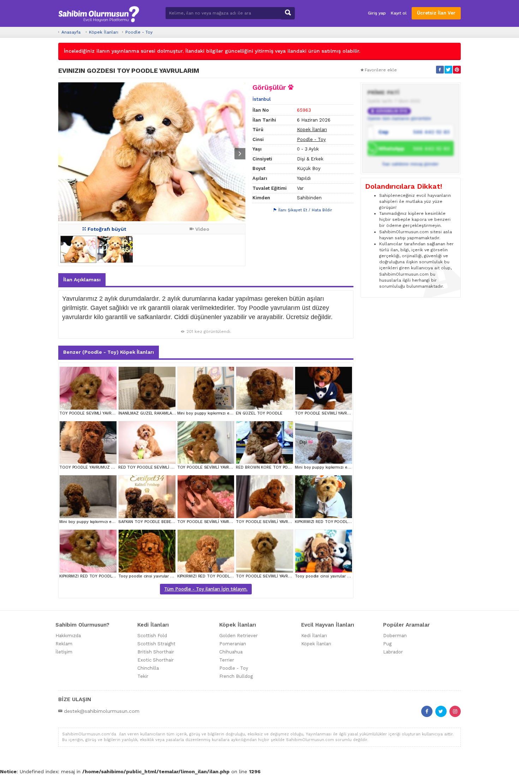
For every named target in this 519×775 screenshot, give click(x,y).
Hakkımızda (68, 635)
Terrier (226, 660)
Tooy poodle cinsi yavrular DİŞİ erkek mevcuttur (164, 576)
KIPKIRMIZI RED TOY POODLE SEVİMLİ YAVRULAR (341, 521)
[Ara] (288, 13)
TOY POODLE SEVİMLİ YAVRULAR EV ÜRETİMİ (101, 413)
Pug (387, 643)
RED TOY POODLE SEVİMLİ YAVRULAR (153, 467)
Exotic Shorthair (155, 660)
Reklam (63, 643)
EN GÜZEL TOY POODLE (259, 413)
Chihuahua (231, 651)
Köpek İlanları (103, 32)
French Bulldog (236, 676)
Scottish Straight (156, 643)
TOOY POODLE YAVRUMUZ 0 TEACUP (94, 467)
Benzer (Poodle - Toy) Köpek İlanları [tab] (108, 352)
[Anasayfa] (98, 13)
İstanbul (261, 99)
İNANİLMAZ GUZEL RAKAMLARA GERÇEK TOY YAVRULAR (170, 413)
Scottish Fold (152, 635)
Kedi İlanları (314, 635)
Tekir (142, 676)
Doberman (395, 635)
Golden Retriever (238, 635)
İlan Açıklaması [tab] (82, 279)
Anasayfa (70, 32)
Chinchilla (148, 668)
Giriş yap (377, 13)
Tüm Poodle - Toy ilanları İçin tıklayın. (205, 589)
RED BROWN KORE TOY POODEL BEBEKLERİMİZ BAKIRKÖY (291, 467)
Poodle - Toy (139, 32)
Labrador (393, 651)
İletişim (63, 651)
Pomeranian (232, 643)
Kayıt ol (399, 13)
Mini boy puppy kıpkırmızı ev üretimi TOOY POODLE (344, 467)
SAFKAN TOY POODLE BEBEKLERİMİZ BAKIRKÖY (163, 521)
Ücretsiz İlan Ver (436, 13)
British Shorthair (155, 651)
